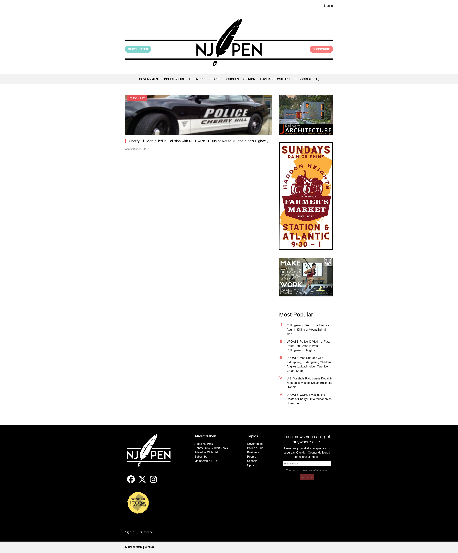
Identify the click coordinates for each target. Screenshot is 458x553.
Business (196, 79)
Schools (232, 79)
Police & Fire (174, 79)
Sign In (328, 5)
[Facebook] (131, 482)
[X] (142, 482)
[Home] (151, 454)
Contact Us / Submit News (211, 448)
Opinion (249, 79)
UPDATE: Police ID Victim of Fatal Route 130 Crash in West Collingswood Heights (308, 346)
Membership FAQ (205, 460)
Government (149, 79)
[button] (229, 42)
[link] (306, 115)
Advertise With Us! (275, 79)
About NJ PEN (203, 443)
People (214, 79)
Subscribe (321, 49)
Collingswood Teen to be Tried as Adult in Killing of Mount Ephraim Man (308, 329)
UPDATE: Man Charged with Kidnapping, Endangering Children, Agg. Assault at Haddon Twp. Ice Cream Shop (309, 364)
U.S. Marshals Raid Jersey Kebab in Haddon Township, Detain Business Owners (310, 383)
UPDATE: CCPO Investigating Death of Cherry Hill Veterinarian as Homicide (309, 399)
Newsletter (138, 49)
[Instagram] (153, 482)
